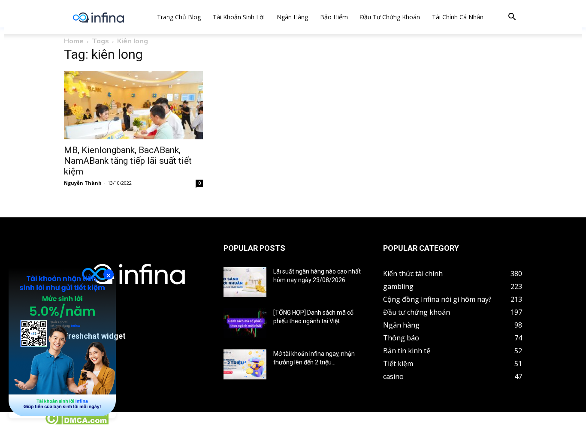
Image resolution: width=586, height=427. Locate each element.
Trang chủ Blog (179, 17)
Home (74, 40)
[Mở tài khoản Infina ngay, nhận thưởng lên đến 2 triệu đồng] (245, 364)
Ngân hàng (292, 17)
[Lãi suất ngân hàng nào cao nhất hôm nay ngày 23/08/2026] (245, 282)
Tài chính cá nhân (457, 17)
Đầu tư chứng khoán (390, 17)
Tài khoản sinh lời (239, 17)
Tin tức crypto (21, 422)
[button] (511, 18)
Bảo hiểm (334, 17)
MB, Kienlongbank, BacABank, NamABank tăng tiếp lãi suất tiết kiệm (128, 161)
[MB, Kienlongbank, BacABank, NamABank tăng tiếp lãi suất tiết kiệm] (133, 105)
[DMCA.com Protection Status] (77, 422)
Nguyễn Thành (83, 183)
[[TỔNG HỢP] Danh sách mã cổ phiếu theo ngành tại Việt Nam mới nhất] (245, 323)
